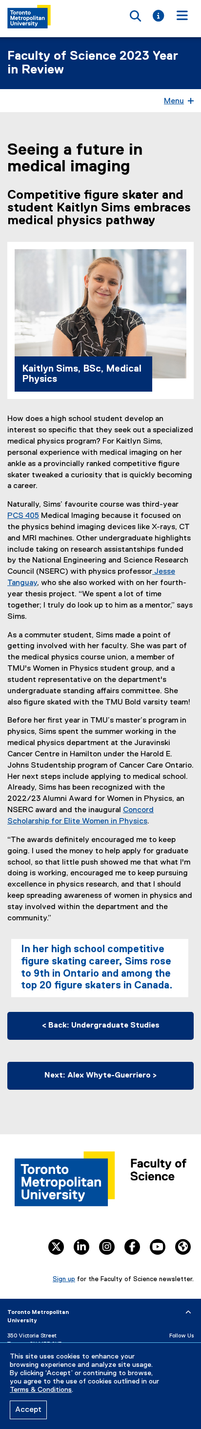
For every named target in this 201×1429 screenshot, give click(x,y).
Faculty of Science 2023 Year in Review (92, 63)
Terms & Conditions (41, 1389)
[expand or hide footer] (188, 1312)
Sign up (64, 1279)
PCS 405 (23, 516)
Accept (28, 1410)
